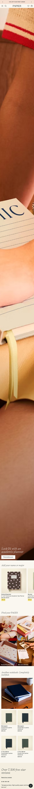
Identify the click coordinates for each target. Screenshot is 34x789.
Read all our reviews (6, 777)
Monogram (4, 726)
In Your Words (5, 752)
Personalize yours (8, 557)
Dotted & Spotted (6, 594)
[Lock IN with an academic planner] (17, 284)
